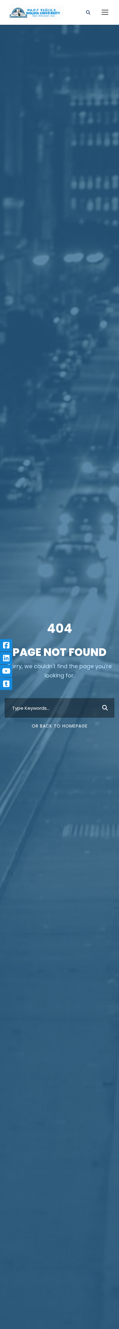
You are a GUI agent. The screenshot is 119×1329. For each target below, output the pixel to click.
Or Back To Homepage (60, 726)
